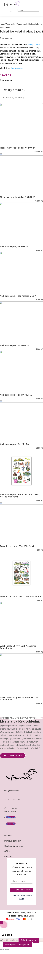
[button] (3, 714)
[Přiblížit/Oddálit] (1, 949)
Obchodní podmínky (14, 846)
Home (2, 24)
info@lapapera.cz (11, 790)
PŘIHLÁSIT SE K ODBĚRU (22, 890)
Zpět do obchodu (28, 940)
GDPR (7, 851)
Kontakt (8, 856)
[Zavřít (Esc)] (8, 949)
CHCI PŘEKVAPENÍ (13, 755)
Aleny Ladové (34, 44)
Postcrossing (10, 24)
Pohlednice (21, 24)
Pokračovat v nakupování (17, 944)
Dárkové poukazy (12, 841)
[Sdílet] (6, 949)
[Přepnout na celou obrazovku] (3, 949)
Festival (7, 835)
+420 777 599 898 (12, 799)
